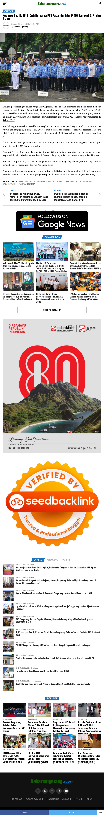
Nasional (88, 182)
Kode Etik (78, 798)
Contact (89, 798)
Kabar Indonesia (73, 182)
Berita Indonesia (27, 182)
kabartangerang (21, 27)
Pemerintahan (10, 184)
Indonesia (42, 182)
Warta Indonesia (27, 184)
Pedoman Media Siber (34, 798)
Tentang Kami (16, 798)
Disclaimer (66, 798)
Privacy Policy (52, 798)
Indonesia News (56, 182)
